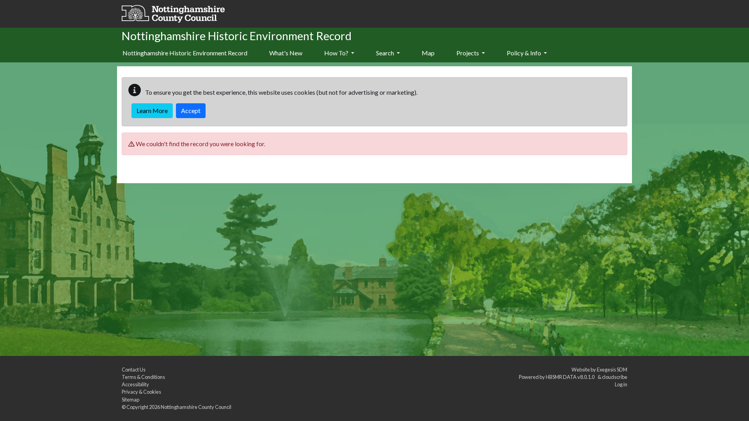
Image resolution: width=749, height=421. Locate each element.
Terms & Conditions (143, 377)
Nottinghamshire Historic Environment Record (184, 53)
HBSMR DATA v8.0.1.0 (571, 377)
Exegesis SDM (612, 369)
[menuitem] (285, 53)
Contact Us (134, 369)
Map (428, 53)
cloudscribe (614, 377)
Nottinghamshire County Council (196, 407)
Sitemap (130, 399)
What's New (285, 53)
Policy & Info (524, 53)
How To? (337, 53)
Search (385, 53)
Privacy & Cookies (141, 392)
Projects (468, 53)
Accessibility (135, 384)
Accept (191, 110)
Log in (621, 384)
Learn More (152, 110)
